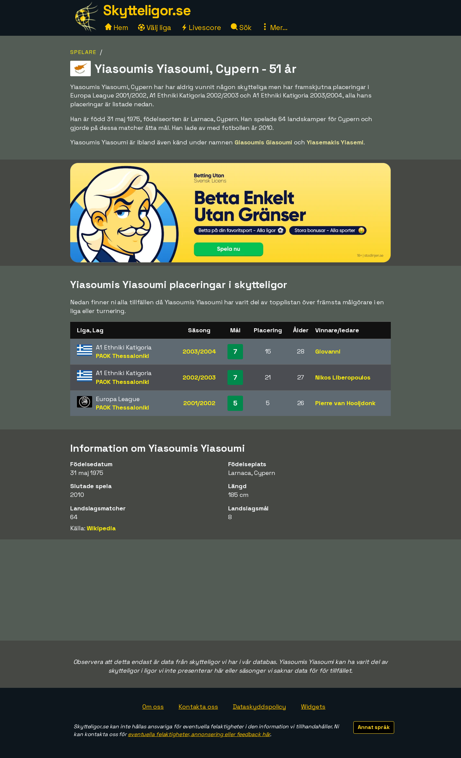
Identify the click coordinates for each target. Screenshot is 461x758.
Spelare (83, 52)
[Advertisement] (230, 590)
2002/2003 (199, 377)
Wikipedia (101, 528)
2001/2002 (199, 403)
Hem (120, 27)
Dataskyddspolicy (259, 706)
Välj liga (158, 27)
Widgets (313, 706)
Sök (245, 27)
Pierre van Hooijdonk (345, 403)
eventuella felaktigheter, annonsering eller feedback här (199, 734)
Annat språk (374, 727)
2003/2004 (199, 351)
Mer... (277, 27)
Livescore (204, 27)
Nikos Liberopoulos (343, 377)
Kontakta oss (198, 706)
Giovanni (328, 351)
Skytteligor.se (146, 10)
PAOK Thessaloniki (122, 356)
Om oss (153, 706)
